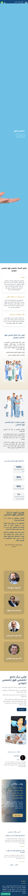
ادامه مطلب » (22, 846)
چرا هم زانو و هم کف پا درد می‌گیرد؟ (15, 835)
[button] (26, 2)
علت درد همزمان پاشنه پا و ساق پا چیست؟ (15, 851)
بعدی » (11, 865)
